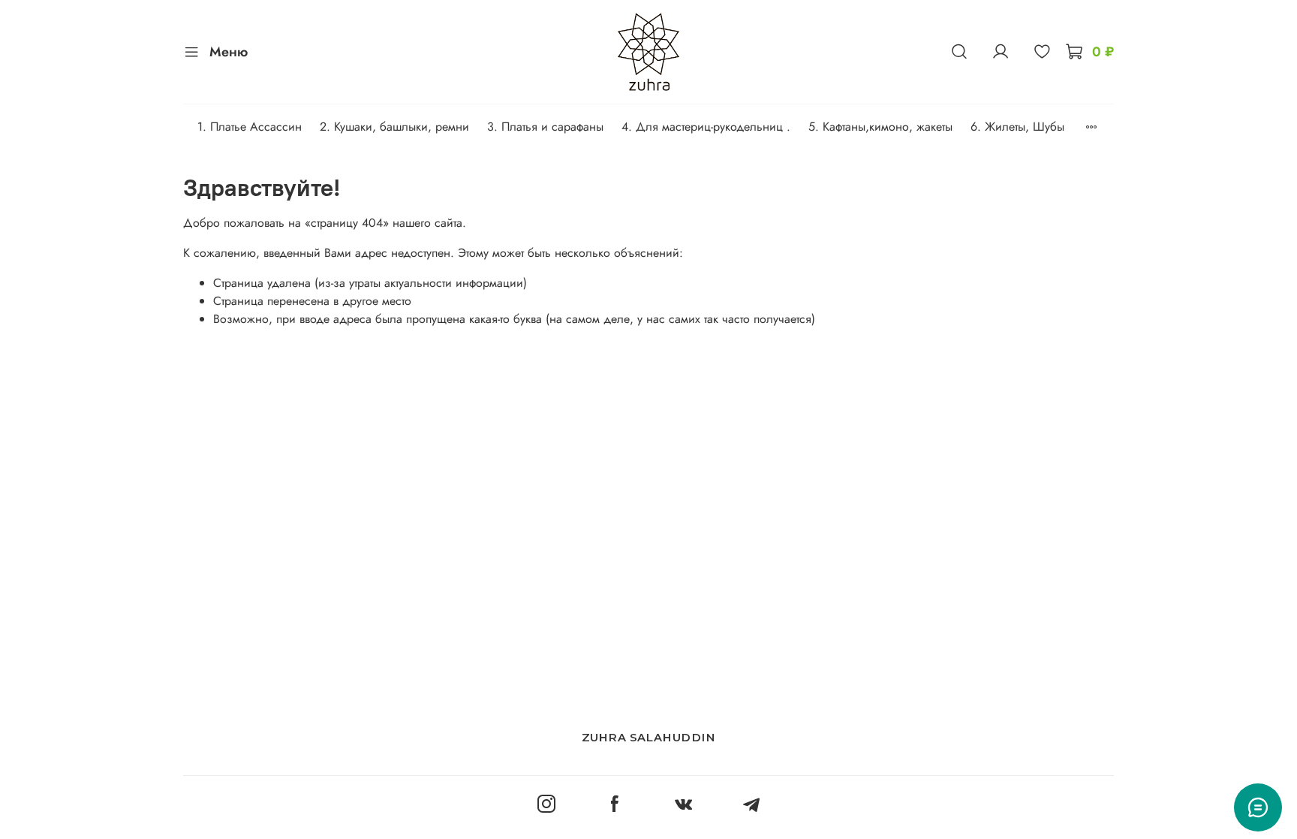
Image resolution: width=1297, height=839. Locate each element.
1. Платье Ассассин (249, 126)
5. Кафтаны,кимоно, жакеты (880, 126)
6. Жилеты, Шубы (1017, 126)
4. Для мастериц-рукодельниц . (705, 126)
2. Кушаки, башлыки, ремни (394, 126)
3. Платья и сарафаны (545, 126)
